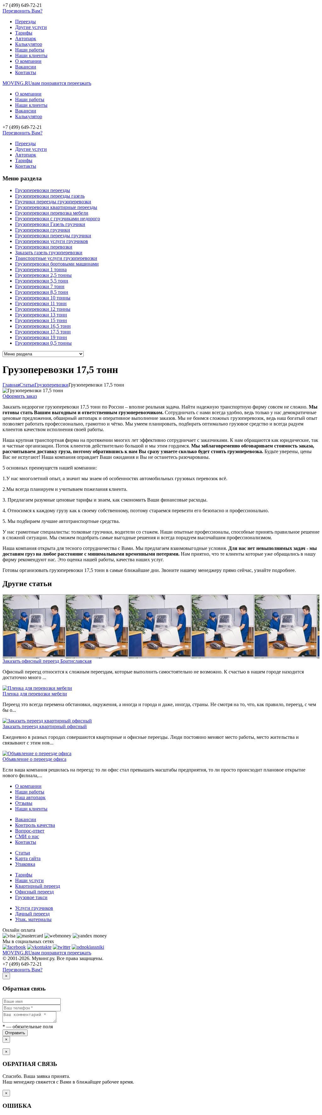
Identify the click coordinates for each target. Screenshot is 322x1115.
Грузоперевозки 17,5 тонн (43, 331)
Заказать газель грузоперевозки (48, 252)
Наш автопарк (30, 797)
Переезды (25, 21)
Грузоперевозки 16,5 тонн (43, 326)
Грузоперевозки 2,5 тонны (43, 275)
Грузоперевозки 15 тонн (41, 320)
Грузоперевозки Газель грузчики (50, 224)
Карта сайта (28, 858)
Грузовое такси (31, 897)
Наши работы (29, 49)
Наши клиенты (31, 55)
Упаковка (25, 864)
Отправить (15, 1032)
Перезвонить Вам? (22, 11)
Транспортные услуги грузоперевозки (56, 258)
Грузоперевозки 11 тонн (41, 303)
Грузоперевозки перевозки (43, 247)
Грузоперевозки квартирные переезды (56, 207)
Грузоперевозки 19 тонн (41, 337)
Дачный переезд (32, 913)
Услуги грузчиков (34, 908)
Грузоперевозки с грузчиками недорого (57, 218)
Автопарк (25, 38)
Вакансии (25, 66)
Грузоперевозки (52, 384)
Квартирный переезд (37, 886)
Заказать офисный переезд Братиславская (47, 661)
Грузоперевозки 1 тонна (41, 269)
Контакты (25, 72)
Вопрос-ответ (29, 830)
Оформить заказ (20, 396)
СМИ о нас (27, 836)
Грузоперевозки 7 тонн (39, 286)
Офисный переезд (34, 891)
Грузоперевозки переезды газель (50, 196)
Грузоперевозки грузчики (42, 230)
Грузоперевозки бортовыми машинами (57, 263)
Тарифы (23, 33)
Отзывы (23, 803)
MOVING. (47, 83)
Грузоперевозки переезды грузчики (53, 235)
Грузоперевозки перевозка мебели (51, 213)
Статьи (22, 852)
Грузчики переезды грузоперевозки (53, 201)
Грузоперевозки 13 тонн (41, 314)
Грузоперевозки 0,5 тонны (43, 343)
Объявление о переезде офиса (34, 759)
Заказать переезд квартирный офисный (45, 726)
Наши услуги (29, 880)
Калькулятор (28, 44)
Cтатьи (27, 384)
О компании (28, 61)
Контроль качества (35, 825)
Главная (11, 384)
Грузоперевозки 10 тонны (42, 297)
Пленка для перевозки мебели (35, 693)
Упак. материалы (33, 919)
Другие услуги (31, 27)
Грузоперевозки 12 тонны (42, 309)
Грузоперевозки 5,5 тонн (41, 280)
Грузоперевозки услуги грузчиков (51, 241)
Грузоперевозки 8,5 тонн (41, 292)
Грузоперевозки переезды (42, 190)
